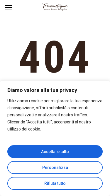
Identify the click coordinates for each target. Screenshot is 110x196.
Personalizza (55, 167)
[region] (55, 138)
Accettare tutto (55, 151)
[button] (8, 7)
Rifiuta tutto (55, 183)
